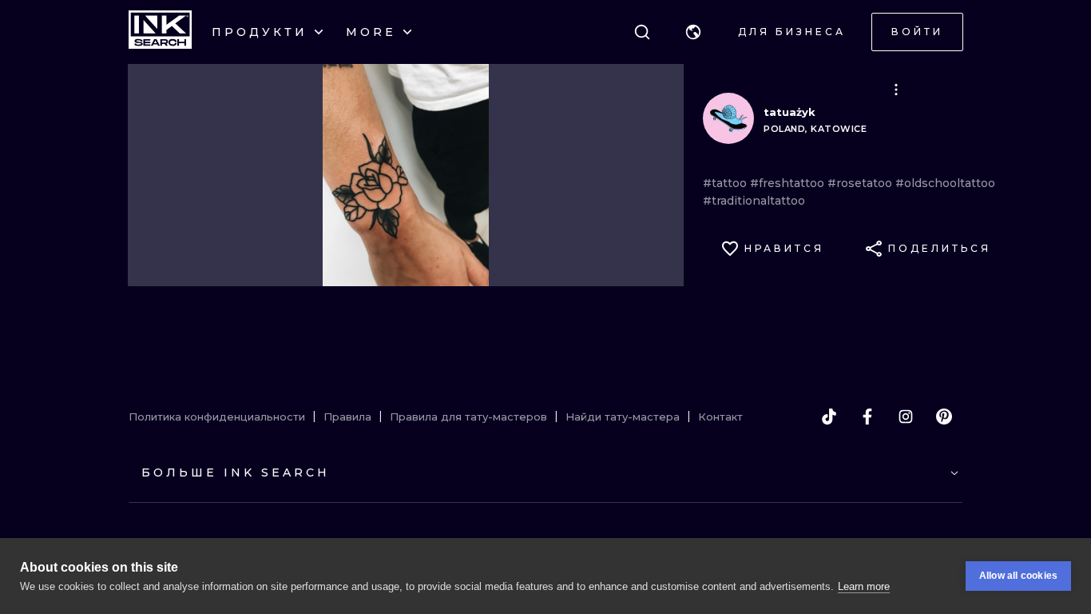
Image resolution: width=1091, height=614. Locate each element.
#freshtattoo (788, 183)
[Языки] (693, 32)
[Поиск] (642, 32)
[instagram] (906, 416)
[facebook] (867, 416)
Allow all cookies (1018, 575)
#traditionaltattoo (754, 200)
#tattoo (726, 183)
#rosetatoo (861, 183)
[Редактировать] (896, 89)
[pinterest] (944, 416)
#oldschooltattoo (945, 183)
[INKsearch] (160, 32)
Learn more (864, 586)
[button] (693, 32)
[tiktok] (829, 416)
